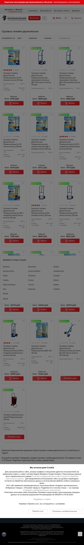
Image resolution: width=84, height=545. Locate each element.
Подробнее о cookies (42, 499)
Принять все (37, 511)
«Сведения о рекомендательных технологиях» (42, 490)
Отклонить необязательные (64, 511)
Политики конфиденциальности (45, 476)
